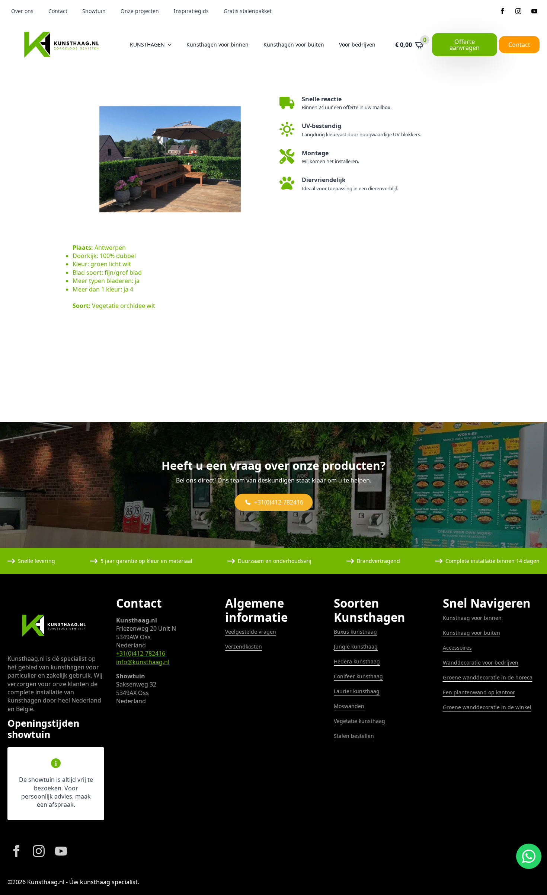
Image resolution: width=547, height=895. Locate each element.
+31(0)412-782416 (140, 653)
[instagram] (518, 11)
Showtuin (94, 11)
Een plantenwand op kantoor (479, 692)
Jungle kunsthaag (356, 646)
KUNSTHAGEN (147, 44)
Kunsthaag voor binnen (472, 617)
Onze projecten (140, 11)
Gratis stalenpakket (248, 11)
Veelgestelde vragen (250, 631)
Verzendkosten (243, 646)
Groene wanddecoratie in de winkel (487, 707)
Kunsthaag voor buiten (471, 632)
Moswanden (349, 706)
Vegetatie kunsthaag (359, 720)
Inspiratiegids (191, 11)
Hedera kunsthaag (357, 661)
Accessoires (457, 647)
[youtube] (534, 11)
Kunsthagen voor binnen (217, 44)
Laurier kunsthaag (357, 691)
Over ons (22, 11)
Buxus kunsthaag (355, 631)
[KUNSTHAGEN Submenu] (172, 45)
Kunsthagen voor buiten (293, 44)
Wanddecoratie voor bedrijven (480, 662)
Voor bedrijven (357, 44)
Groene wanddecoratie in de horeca (487, 677)
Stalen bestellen (354, 735)
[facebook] (502, 11)
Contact (57, 11)
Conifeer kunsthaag (358, 676)
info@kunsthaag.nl (142, 662)
